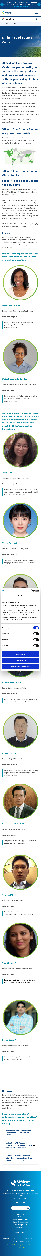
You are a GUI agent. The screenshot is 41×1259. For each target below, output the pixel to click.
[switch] (36, 633)
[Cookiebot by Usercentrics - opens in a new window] (30, 590)
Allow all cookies (20, 654)
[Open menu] (36, 12)
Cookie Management (25, 1246)
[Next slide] (39, 4)
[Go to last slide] (2, 4)
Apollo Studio (24, 1241)
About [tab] (34, 596)
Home (4, 24)
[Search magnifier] (37, 19)
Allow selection (20, 660)
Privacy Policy (12, 1245)
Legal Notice (22, 1245)
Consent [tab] (7, 596)
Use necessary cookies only (20, 666)
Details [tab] (20, 596)
